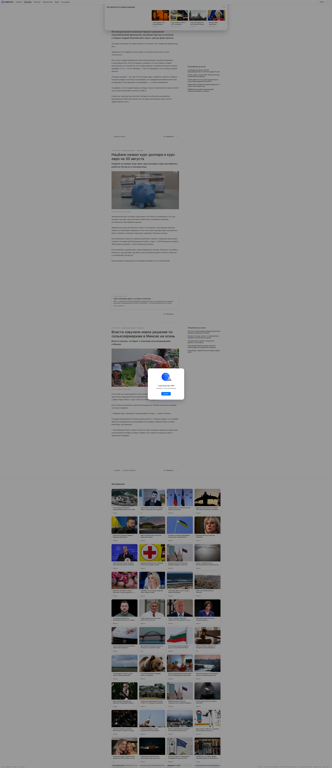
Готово (166, 394)
